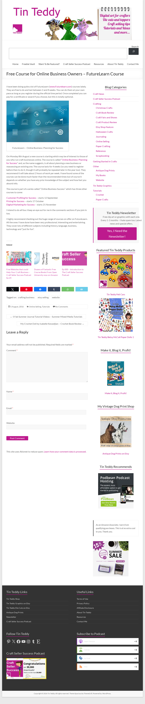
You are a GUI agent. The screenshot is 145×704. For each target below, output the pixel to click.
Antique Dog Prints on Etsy (116, 453)
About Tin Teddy (115, 64)
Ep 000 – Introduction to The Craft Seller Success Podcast (73, 272)
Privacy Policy (83, 603)
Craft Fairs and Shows (106, 117)
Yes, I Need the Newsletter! (117, 233)
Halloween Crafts (104, 131)
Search (135, 46)
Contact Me (133, 64)
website (56, 297)
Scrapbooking (102, 155)
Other (96, 166)
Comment (11, 350)
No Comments (61, 306)
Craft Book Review (105, 112)
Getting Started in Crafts (105, 161)
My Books (101, 175)
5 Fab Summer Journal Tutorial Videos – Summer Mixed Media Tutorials (46, 316)
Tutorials (46, 306)
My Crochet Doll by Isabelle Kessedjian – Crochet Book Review (52, 323)
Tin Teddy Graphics (102, 185)
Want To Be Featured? (49, 64)
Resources (99, 64)
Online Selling (35, 306)
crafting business (26, 297)
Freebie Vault (28, 64)
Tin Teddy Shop (13, 599)
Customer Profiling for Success (21, 197)
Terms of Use (82, 599)
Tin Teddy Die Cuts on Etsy (18, 608)
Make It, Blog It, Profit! (116, 393)
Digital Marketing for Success (20, 204)
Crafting (97, 103)
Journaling (101, 136)
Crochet (100, 194)
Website (10, 423)
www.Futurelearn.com (60, 86)
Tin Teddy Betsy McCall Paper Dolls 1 (116, 337)
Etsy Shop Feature (104, 127)
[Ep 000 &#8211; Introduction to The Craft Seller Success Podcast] (74, 258)
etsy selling (43, 297)
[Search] (134, 51)
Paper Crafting (103, 146)
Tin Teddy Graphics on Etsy (18, 603)
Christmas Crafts (104, 107)
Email (9, 408)
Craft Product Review (106, 122)
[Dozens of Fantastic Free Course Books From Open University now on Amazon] (46, 258)
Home (15, 64)
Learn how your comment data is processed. (65, 451)
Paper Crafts (102, 199)
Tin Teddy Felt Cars (116, 294)
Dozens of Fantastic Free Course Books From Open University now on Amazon (46, 272)
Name (9, 391)
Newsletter (11, 617)
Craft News (98, 93)
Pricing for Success (15, 201)
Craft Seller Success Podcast (76, 64)
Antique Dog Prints (105, 170)
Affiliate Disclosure (85, 608)
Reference (101, 151)
